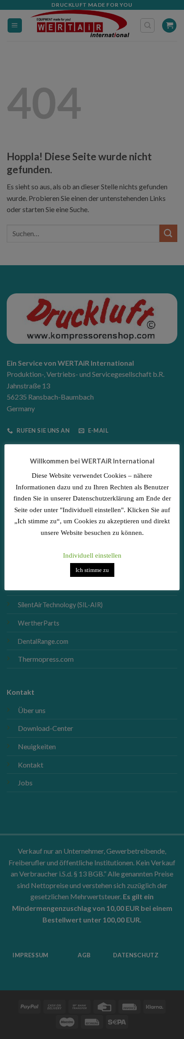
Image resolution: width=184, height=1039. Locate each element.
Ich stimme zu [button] (92, 570)
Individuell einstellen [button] (92, 555)
